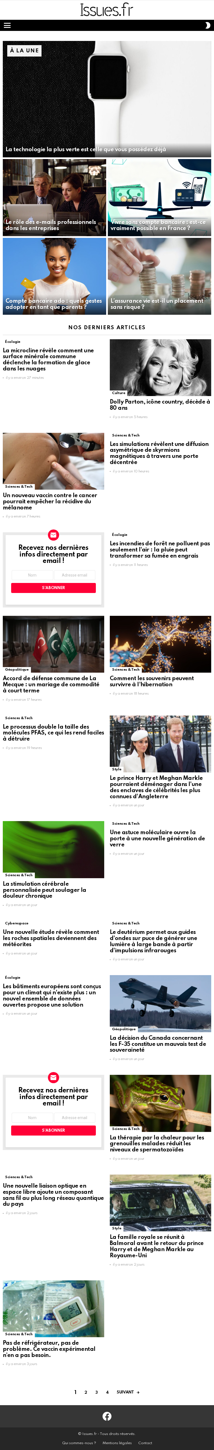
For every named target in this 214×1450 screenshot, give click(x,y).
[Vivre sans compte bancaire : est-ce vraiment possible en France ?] (159, 197)
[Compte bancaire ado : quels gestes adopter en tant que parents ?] (54, 276)
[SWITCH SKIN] (208, 25)
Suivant (125, 1392)
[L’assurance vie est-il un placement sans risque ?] (159, 276)
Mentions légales (117, 1443)
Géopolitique (17, 670)
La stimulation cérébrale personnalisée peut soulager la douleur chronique (44, 890)
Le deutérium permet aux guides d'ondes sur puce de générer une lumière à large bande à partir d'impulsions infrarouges (153, 941)
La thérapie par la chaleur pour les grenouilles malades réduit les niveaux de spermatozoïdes (157, 1144)
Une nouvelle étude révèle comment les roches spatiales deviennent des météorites (51, 939)
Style (116, 769)
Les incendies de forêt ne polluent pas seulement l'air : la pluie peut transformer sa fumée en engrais (160, 550)
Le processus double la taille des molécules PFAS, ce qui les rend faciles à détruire (53, 733)
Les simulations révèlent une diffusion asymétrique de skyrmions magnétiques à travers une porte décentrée (159, 453)
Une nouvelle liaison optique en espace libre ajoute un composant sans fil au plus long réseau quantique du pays (53, 1195)
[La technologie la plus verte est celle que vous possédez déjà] (107, 99)
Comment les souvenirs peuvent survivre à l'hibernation (152, 682)
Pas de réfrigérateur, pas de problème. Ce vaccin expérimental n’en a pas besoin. (49, 1349)
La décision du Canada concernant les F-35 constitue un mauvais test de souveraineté (158, 1044)
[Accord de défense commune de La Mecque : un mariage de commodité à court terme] (53, 644)
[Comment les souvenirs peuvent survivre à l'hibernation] (160, 644)
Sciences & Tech (19, 487)
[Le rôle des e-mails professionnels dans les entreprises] (54, 197)
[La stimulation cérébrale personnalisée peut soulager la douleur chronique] (53, 849)
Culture (118, 393)
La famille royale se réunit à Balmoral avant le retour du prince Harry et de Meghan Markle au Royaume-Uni (157, 1246)
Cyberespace (16, 923)
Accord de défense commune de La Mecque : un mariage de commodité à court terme (51, 685)
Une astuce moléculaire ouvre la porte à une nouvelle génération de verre (157, 839)
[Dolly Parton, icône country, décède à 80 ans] (160, 367)
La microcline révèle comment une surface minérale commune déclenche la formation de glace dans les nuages (48, 360)
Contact (145, 1443)
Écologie (12, 342)
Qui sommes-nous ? (79, 1443)
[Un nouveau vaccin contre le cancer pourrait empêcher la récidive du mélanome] (53, 461)
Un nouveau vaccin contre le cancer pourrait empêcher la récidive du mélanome (50, 502)
